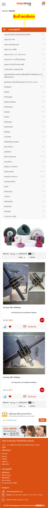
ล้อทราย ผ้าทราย (24, 156)
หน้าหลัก (5, 11)
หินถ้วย (24, 92)
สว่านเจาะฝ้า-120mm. (12, 377)
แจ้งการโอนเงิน (6, 480)
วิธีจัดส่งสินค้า (6, 478)
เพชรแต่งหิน (24, 126)
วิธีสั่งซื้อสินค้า (6, 472)
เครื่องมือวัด (24, 201)
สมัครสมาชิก (5, 464)
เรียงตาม (6, 254)
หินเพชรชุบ (24, 121)
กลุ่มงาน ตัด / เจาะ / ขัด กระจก (24, 54)
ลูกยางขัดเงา (24, 146)
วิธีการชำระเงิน (6, 475)
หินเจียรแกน (24, 106)
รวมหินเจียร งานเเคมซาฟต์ (24, 69)
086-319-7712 (27, 495)
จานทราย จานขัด (24, 216)
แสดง (20, 257)
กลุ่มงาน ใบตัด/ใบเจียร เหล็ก (24, 64)
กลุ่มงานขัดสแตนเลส (24, 44)
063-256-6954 (17, 495)
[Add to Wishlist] (10, 326)
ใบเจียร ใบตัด (24, 171)
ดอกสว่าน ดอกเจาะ (24, 176)
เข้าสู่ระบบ (5, 461)
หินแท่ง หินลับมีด (24, 102)
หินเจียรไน (24, 87)
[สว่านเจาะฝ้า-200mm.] (24, 283)
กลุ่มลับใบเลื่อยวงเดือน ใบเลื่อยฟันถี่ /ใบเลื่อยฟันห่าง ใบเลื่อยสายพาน (24, 75)
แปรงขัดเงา (24, 161)
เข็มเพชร (24, 131)
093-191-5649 (37, 495)
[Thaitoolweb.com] (24, 4)
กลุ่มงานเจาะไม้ (24, 39)
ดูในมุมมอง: (23, 253)
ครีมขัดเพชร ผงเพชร (24, 141)
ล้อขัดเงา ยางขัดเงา (24, 166)
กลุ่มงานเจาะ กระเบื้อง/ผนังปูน (24, 59)
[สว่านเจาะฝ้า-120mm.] (24, 353)
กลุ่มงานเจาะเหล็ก (24, 49)
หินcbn (24, 116)
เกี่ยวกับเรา (5, 454)
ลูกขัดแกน (24, 151)
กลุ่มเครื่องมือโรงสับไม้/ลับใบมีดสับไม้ (24, 34)
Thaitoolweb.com (15, 505)
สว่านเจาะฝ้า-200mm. (12, 307)
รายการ (34, 254)
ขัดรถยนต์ (24, 206)
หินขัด (24, 186)
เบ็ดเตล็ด (24, 211)
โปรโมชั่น (4, 459)
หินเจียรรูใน (24, 96)
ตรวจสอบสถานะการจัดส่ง (9, 483)
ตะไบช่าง (24, 196)
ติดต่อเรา (4, 456)
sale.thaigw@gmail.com (14, 491)
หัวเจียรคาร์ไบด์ (24, 181)
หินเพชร (24, 111)
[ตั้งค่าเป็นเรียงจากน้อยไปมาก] (18, 254)
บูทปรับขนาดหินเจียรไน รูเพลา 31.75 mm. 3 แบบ (24, 82)
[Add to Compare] (4, 326)
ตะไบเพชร (24, 136)
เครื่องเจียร (24, 191)
